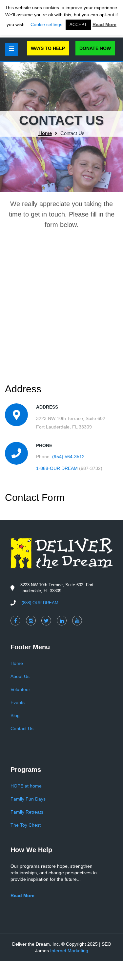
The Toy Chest (25, 825)
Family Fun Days (28, 799)
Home (45, 133)
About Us (20, 676)
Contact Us (21, 728)
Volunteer (20, 689)
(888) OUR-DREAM (40, 602)
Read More (104, 24)
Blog (15, 715)
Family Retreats (26, 812)
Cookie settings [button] (46, 24)
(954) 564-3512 (68, 456)
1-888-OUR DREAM (57, 468)
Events (17, 702)
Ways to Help (48, 48)
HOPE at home (26, 785)
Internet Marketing (69, 950)
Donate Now (95, 48)
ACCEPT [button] (78, 24)
